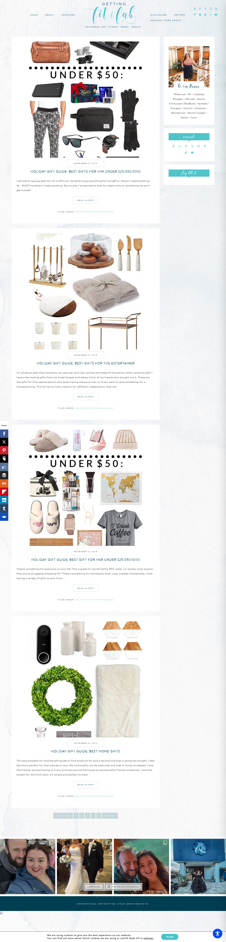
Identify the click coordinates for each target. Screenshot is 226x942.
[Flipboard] (4, 492)
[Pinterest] (4, 450)
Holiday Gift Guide (87, 212)
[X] (4, 442)
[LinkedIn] (4, 500)
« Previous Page (63, 816)
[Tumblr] (4, 508)
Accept (169, 936)
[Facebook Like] (4, 467)
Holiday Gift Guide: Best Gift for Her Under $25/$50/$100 (85, 559)
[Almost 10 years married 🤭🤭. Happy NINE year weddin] (84, 866)
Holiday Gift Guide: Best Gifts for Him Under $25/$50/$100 (86, 171)
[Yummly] (4, 483)
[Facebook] (4, 433)
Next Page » (110, 816)
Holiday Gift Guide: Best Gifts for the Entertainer (86, 363)
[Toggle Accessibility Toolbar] (217, 933)
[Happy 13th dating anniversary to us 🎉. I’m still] (27, 866)
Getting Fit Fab (113, 14)
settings (148, 938)
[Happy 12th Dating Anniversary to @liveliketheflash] (141, 866)
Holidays (107, 212)
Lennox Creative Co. (137, 904)
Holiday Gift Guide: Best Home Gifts (85, 751)
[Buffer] (4, 475)
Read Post (85, 200)
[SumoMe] (4, 517)
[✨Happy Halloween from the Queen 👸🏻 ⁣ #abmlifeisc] (198, 866)
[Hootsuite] (4, 458)
